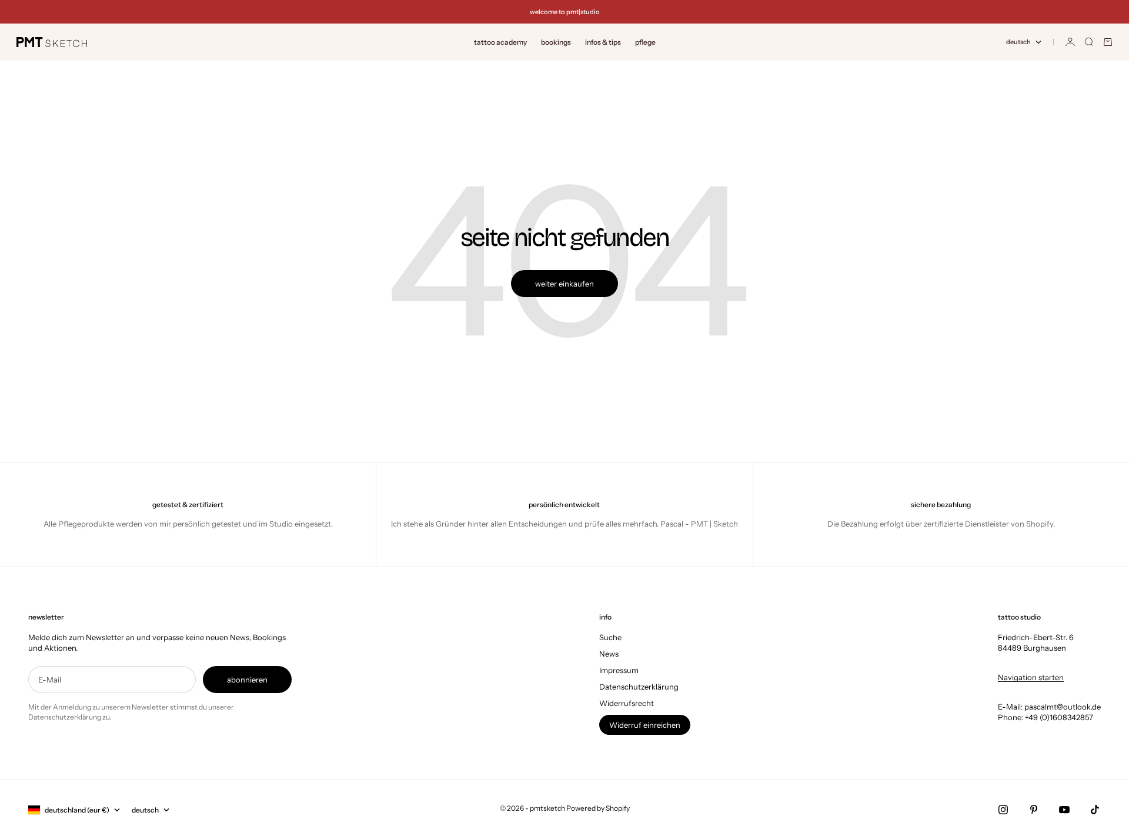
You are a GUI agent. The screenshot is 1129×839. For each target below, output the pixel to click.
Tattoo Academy (500, 42)
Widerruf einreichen (644, 725)
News (609, 653)
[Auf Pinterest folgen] (1034, 809)
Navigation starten (1031, 677)
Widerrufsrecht (626, 703)
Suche (610, 637)
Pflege (645, 42)
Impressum (619, 670)
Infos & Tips (603, 42)
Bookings (556, 42)
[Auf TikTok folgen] (1095, 809)
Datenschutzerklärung (639, 686)
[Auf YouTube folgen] (1064, 809)
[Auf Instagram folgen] (1003, 809)
